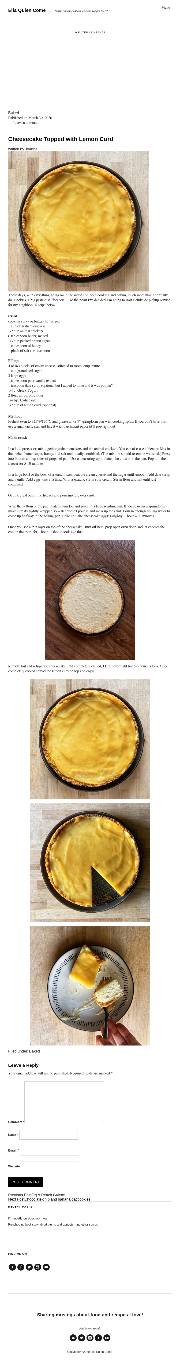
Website (14, 1166)
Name (13, 1135)
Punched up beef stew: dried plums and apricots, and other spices (53, 1224)
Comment (16, 1122)
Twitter (29, 1270)
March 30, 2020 (40, 117)
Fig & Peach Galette (36, 1195)
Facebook (20, 1270)
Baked (13, 113)
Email (13, 1150)
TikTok (12, 1270)
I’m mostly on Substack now (27, 1218)
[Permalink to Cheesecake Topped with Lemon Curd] (78, 289)
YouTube (46, 1270)
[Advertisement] (90, 76)
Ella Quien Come (27, 10)
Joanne (31, 149)
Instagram (37, 1270)
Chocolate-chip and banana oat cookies (49, 1199)
